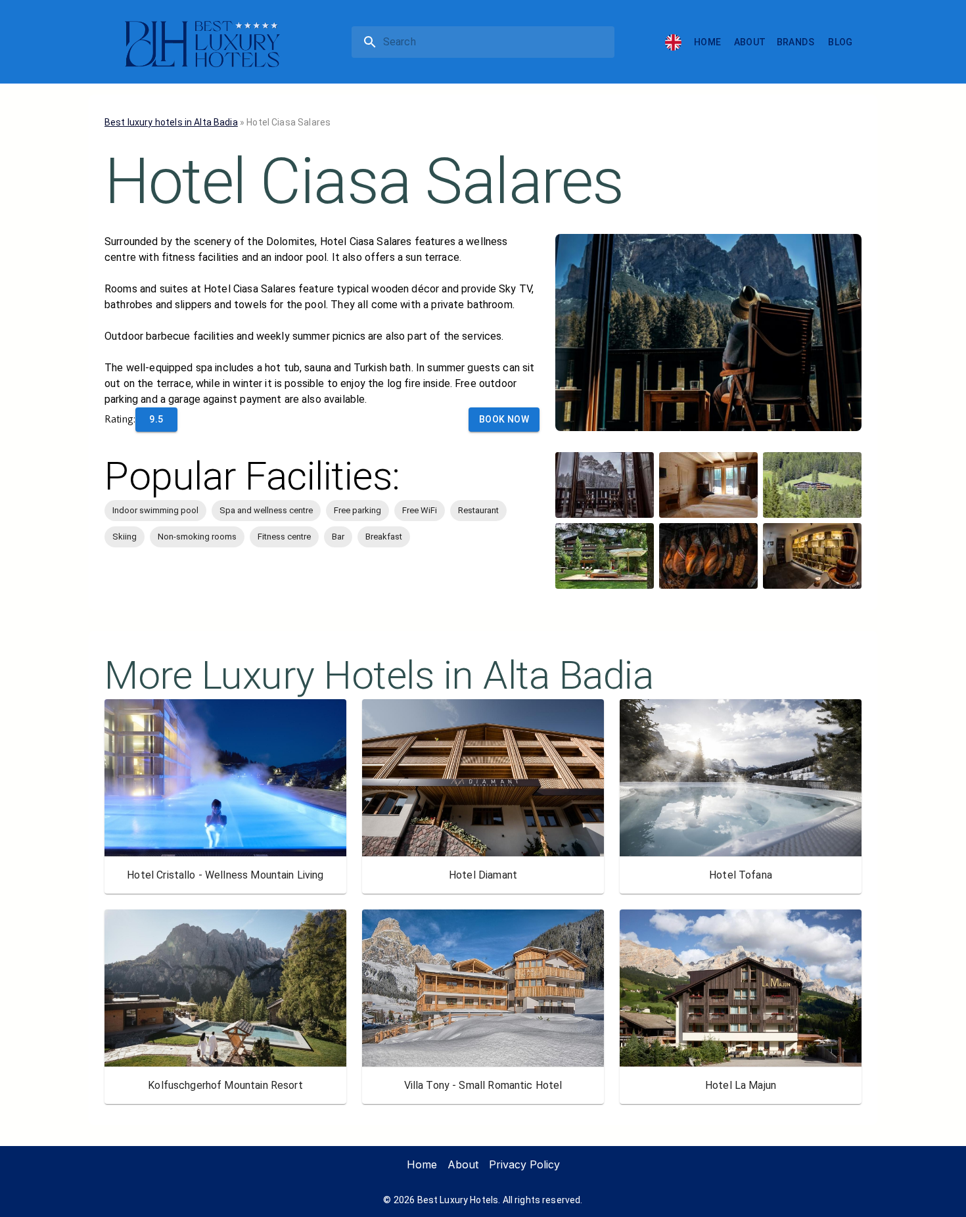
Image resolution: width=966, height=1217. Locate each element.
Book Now (504, 419)
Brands (795, 42)
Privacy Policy (524, 1164)
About (750, 42)
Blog (840, 42)
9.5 (156, 419)
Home (708, 42)
